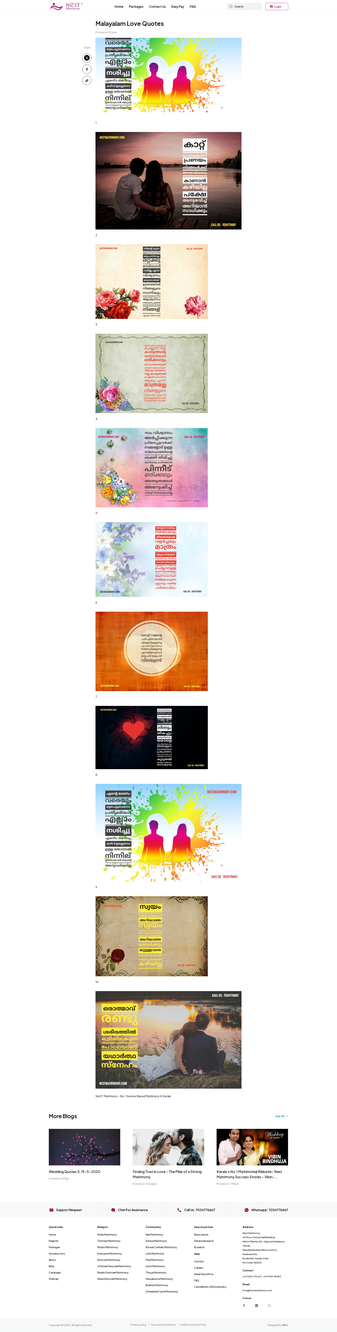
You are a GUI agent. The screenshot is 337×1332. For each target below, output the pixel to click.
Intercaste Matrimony (109, 1253)
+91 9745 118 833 (272, 1276)
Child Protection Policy (193, 1324)
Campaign (55, 1272)
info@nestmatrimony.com (257, 1290)
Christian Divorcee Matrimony (114, 1266)
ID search (199, 1247)
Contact (199, 1261)
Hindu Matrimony (107, 1234)
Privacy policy (139, 1324)
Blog (51, 1266)
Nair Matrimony (154, 1234)
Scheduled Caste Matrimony (162, 1291)
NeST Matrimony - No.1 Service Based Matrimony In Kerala (133, 1096)
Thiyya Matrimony (156, 1272)
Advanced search (204, 1240)
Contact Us (157, 6)
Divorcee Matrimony (108, 1259)
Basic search (201, 1234)
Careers (198, 1267)
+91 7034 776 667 (252, 1276)
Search (239, 6)
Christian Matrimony (108, 1240)
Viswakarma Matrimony (159, 1278)
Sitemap (54, 1278)
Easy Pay (177, 6)
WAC (285, 1325)
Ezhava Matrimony (156, 1240)
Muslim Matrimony (107, 1247)
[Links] (245, 1305)
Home (118, 6)
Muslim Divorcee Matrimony (112, 1272)
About (52, 1259)
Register (53, 1240)
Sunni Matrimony (155, 1266)
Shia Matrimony (154, 1259)
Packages (136, 6)
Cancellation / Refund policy (210, 1286)
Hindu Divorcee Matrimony (112, 1278)
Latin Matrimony (155, 1253)
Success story (57, 1253)
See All (280, 1116)
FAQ (193, 6)
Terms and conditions (163, 1324)
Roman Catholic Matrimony (161, 1247)
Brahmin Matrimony (157, 1285)
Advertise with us (203, 1274)
